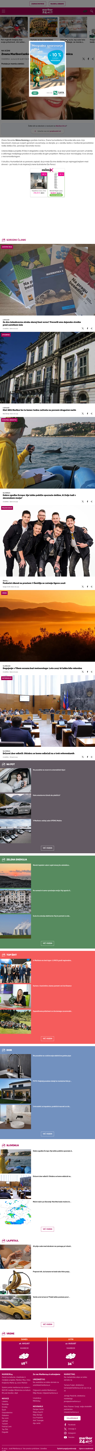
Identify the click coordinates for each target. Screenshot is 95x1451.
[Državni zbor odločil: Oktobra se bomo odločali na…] (15, 1187)
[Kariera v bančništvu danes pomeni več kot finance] (15, 996)
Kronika (4, 1407)
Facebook (71, 1425)
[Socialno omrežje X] (82, 328)
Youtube (71, 1437)
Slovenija (5, 1404)
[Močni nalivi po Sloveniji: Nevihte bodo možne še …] (15, 1212)
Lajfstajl (5, 1421)
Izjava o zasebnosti (86, 1448)
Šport (4, 1410)
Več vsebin (47, 848)
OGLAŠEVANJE (72, 1418)
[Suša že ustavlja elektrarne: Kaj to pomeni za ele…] (15, 926)
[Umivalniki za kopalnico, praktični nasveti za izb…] (15, 1117)
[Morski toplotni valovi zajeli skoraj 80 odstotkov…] (15, 876)
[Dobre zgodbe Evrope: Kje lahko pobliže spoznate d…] (15, 1161)
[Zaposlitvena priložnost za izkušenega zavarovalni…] (15, 1022)
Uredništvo (37, 1398)
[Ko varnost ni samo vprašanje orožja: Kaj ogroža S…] (15, 901)
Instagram (72, 1433)
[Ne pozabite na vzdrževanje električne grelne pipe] (15, 1066)
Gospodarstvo (7, 1412)
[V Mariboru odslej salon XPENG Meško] (15, 831)
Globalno (5, 1415)
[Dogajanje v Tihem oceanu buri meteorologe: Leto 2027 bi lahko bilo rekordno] (47, 626)
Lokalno (5, 1401)
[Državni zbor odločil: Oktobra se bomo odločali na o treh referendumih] (47, 711)
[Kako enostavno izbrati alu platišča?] (15, 806)
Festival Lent (6, 1426)
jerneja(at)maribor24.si (72, 1401)
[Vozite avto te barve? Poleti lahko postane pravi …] (15, 1307)
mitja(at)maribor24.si (50, 1393)
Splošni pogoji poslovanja (66, 1448)
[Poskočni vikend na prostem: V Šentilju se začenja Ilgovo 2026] (47, 541)
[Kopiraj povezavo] (91, 328)
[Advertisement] (47, 213)
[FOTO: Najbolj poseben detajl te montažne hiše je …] (15, 1091)
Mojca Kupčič (38, 1412)
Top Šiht (5, 1429)
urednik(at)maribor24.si (41, 1385)
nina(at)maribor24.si (71, 1412)
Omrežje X (72, 1429)
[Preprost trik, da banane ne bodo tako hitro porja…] (15, 1282)
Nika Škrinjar (37, 1415)
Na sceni (5, 1418)
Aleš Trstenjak (38, 1420)
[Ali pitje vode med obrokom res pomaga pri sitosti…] (15, 1257)
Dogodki (5, 1432)
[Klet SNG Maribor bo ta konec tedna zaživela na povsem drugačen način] (47, 367)
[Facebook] (87, 328)
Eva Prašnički (38, 1418)
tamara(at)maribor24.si (72, 1388)
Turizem (5, 1424)
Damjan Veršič (38, 1409)
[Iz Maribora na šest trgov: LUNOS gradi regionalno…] (15, 971)
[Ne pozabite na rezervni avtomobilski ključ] (15, 780)
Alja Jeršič (37, 1423)
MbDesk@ (36, 1401)
